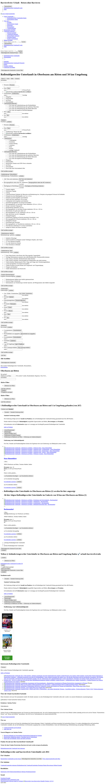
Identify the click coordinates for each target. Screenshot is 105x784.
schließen (19, 481)
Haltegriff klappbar (11, 215)
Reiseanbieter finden (12, 19)
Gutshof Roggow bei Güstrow (12, 681)
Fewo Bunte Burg (40, 687)
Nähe (12, 78)
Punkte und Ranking (12, 38)
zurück (3, 565)
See (8, 115)
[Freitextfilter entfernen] (16, 51)
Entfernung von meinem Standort (12, 435)
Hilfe (5, 9)
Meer (9, 111)
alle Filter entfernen (5, 388)
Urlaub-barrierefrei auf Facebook (12, 727)
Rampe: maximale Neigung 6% (14, 206)
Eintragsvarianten (11, 33)
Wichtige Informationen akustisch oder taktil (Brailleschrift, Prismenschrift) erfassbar (27, 257)
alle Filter (3, 355)
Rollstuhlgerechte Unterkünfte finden (16, 18)
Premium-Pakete (11, 37)
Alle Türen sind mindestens (25, 179)
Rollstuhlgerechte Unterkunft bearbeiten (27, 765)
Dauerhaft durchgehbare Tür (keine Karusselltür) (18, 202)
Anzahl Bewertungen (9, 430)
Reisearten (10, 25)
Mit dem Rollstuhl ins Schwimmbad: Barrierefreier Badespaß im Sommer (23, 735)
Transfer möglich (10, 189)
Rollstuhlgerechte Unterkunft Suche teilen (11, 548)
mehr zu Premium (5, 673)
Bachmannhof (9, 509)
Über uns (6, 21)
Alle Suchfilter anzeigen (7, 171)
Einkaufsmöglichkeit (20, 300)
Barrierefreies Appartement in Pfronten (77, 683)
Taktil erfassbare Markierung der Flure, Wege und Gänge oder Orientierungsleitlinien (28, 262)
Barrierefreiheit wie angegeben (28, 333)
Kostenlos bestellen (7, 657)
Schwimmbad (9, 102)
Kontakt (9, 22)
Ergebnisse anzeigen (6, 392)
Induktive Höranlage (11, 238)
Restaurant (13, 303)
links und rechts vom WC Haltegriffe (15, 214)
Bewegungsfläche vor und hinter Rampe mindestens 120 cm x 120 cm (24, 209)
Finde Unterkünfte (9, 16)
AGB (8, 771)
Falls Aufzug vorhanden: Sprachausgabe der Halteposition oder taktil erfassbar (26, 260)
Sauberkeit (13, 340)
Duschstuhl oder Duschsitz (13, 222)
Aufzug (8, 192)
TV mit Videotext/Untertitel (13, 241)
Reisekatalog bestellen (9, 30)
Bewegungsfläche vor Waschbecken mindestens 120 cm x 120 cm (23, 224)
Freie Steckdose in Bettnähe (13, 244)
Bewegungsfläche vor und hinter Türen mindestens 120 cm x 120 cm (24, 204)
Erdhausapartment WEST (72, 684)
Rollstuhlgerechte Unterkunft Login (13, 8)
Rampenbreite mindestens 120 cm (14, 207)
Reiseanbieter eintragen (13, 35)
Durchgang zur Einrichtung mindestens (34, 186)
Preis (8, 88)
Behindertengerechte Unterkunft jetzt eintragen (13, 748)
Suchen (23, 41)
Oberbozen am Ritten (10, 385)
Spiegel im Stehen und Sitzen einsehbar (16, 227)
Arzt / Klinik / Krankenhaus (25, 293)
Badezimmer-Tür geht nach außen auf (16, 211)
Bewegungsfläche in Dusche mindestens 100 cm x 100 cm (21, 219)
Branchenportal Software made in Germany (20, 781)
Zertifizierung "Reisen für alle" (14, 131)
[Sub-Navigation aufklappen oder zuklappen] (9, 21)
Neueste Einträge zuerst (10, 433)
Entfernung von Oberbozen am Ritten (13, 437)
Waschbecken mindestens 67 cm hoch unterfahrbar (19, 225)
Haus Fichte (83, 686)
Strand (9, 307)
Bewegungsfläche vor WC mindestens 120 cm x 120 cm (20, 212)
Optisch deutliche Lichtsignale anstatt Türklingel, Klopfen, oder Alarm (24, 239)
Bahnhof (11, 297)
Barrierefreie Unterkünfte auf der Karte (11, 758)
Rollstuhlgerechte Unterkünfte (12, 55)
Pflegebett (8, 97)
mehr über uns (7, 729)
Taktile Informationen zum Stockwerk (16, 268)
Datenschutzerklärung (15, 771)
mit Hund (8, 100)
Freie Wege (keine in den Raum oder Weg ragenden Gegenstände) (23, 255)
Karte (8, 78)
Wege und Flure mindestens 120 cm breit (16, 199)
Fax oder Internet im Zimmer (13, 243)
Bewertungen (8, 431)
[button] (14, 542)
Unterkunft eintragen (9, 31)
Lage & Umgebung (19, 344)
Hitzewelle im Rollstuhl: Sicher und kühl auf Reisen (17, 738)
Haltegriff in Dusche (11, 220)
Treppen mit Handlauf (11, 267)
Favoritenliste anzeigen (10, 481)
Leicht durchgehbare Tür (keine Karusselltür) (17, 263)
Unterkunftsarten (11, 28)
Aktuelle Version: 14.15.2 (46, 781)
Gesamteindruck (17, 330)
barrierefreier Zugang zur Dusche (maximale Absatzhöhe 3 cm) (22, 217)
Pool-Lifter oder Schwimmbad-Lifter (15, 168)
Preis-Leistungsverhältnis (24, 347)
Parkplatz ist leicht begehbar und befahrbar (17, 197)
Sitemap (23, 771)
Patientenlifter (9, 98)
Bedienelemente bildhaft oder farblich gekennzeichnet (20, 279)
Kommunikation (17, 337)
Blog (59, 758)
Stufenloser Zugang (11, 191)
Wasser (10, 310)
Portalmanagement (31, 771)
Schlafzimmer (15, 93)
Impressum (4, 771)
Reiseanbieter (10, 27)
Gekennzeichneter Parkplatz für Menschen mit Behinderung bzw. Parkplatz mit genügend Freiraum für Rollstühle (35, 194)
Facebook (3, 778)
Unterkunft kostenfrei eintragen (9, 765)
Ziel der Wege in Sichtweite (13, 281)
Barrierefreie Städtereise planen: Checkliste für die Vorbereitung (20, 737)
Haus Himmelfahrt (10, 458)
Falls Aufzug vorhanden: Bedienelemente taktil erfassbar (20, 258)
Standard (7, 412)
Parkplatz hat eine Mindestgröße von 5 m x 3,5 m (18, 196)
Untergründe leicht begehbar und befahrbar (17, 201)
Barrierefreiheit (8, 6)
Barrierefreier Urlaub (12, 24)
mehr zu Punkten (8, 427)
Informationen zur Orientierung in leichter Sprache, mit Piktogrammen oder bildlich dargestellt (30, 282)
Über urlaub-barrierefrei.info (50, 758)
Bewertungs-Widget (52, 765)
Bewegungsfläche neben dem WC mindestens (40, 182)
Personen (12, 85)
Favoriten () (12, 563)
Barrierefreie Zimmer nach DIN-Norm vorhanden (19, 163)
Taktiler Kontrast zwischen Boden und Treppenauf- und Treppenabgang (24, 265)
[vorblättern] (4, 455)
